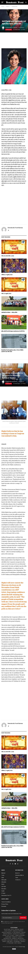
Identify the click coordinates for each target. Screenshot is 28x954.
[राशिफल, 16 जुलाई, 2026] (14, 266)
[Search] (26, 2)
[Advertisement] (14, 205)
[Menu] (2, 2)
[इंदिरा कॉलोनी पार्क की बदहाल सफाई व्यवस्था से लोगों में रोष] (14, 322)
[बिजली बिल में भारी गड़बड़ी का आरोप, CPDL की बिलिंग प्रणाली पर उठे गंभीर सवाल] (14, 341)
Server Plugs (22, 946)
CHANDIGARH (8, 29)
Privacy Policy (4, 923)
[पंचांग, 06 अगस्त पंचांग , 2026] (14, 247)
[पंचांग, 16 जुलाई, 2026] (14, 284)
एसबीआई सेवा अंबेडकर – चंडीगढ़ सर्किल (9, 312)
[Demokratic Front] (14, 2)
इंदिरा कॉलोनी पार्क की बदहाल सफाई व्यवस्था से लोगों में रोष (12, 331)
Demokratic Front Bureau (12, 27)
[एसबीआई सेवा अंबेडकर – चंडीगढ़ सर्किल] (14, 303)
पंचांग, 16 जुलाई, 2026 (6, 293)
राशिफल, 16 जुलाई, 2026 (6, 274)
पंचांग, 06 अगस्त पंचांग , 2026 (7, 256)
